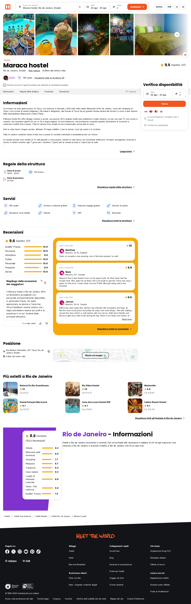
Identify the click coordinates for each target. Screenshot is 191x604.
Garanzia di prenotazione (121, 564)
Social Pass (115, 551)
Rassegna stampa (158, 558)
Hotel (71, 558)
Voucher (68, 599)
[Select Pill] (177, 6)
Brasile (22, 70)
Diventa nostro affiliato (160, 585)
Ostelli (71, 551)
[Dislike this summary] (46, 323)
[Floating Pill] (177, 34)
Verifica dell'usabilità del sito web (91, 599)
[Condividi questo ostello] (185, 54)
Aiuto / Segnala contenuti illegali (83, 585)
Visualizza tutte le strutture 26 (49, 78)
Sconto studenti (116, 585)
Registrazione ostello (159, 578)
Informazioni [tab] (8, 91)
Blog (111, 558)
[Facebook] (7, 552)
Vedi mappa (34, 70)
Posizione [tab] (49, 91)
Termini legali (43, 599)
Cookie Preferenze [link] (135, 599)
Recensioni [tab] (64, 91)
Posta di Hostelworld (159, 591)
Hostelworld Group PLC (160, 551)
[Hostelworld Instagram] (20, 552)
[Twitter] (13, 552)
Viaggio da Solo (117, 578)
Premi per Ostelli (117, 571)
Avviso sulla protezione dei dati (19, 599)
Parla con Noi (75, 578)
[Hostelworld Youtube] (26, 552)
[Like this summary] (40, 323)
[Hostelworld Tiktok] (38, 552)
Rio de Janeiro (10, 70)
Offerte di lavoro (157, 564)
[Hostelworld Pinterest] (32, 552)
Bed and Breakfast (77, 564)
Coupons (57, 599)
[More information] (45, 282)
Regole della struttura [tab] (29, 91)
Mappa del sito (116, 599)
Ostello (7, 60)
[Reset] (80, 7)
